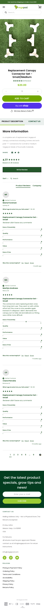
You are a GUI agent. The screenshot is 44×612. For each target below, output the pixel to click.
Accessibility (7, 578)
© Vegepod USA (22, 600)
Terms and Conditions (11, 574)
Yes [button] (22, 263)
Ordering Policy (8, 571)
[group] (22, 160)
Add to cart (22, 98)
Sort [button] (5, 178)
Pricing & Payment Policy (12, 568)
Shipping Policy (8, 581)
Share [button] (32, 263)
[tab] (12, 121)
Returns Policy (8, 587)
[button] (22, 81)
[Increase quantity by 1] (38, 91)
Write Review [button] (22, 169)
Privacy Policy (8, 584)
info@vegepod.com (10, 552)
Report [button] (27, 263)
